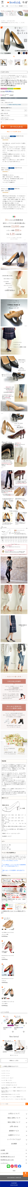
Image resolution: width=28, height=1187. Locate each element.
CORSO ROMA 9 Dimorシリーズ (8, 1094)
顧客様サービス (14, 1131)
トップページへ (4, 1163)
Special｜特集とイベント (6, 1087)
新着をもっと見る (14, 1060)
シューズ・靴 (4, 1080)
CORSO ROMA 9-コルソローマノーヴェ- (9, 22)
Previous (1, 14)
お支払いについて (14, 1113)
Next (26, 14)
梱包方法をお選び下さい (6, 107)
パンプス (3, 20)
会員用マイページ (14, 1135)
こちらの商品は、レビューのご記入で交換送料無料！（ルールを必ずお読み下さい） (14, 865)
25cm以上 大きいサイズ (11, 1082)
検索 (23, 2)
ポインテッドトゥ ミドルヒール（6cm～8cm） (16, 1099)
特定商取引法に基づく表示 (7, 1159)
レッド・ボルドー (10, 1078)
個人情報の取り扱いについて (8, 1156)
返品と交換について (14, 1122)
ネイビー (8, 1075)
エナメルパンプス (11, 20)
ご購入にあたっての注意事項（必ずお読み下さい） (13, 871)
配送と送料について (14, 1118)
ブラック (8, 1070)
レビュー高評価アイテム (18, 1096)
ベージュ (8, 1073)
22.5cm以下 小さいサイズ (11, 1085)
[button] (2, 1023)
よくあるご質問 (4, 1153)
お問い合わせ (14, 1126)
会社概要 (14, 1143)
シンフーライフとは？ (14, 1139)
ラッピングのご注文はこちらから (10, 860)
